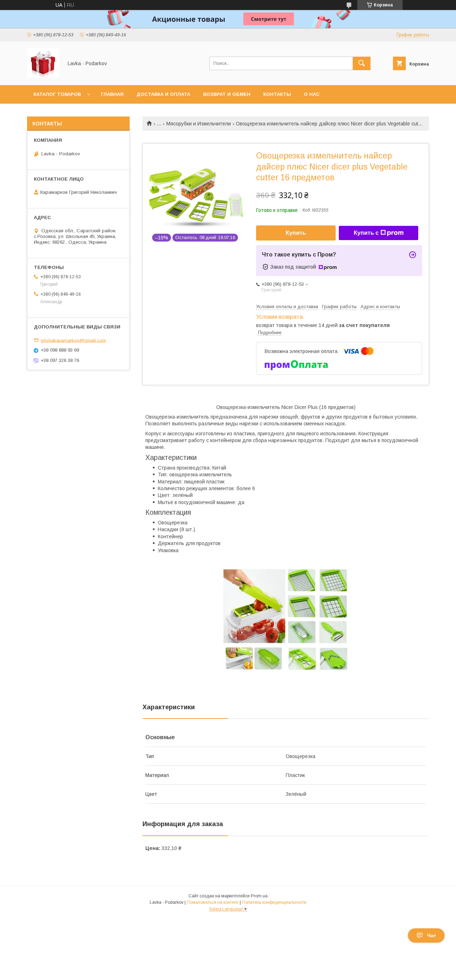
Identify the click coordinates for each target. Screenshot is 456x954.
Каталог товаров (57, 94)
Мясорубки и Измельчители (198, 123)
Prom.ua (259, 895)
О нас (312, 94)
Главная (112, 94)
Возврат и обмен (226, 94)
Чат (431, 935)
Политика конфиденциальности (274, 902)
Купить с (366, 233)
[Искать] (361, 63)
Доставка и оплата (163, 94)
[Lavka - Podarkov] (43, 76)
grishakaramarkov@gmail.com (73, 340)
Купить (296, 233)
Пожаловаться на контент (213, 902)
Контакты (277, 94)
